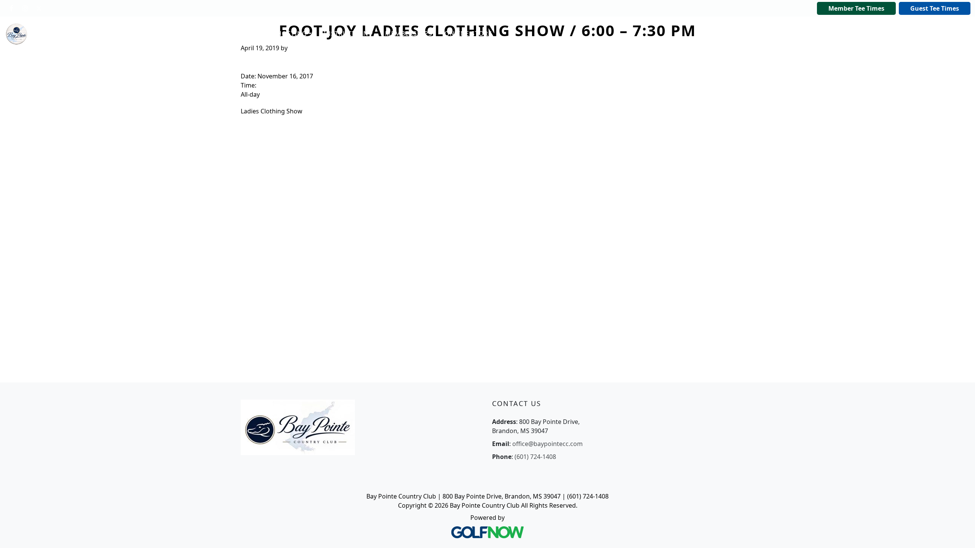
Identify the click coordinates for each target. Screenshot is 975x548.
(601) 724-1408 (535, 456)
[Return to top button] (959, 533)
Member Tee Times (856, 8)
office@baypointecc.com (547, 444)
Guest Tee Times (934, 8)
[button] (218, 34)
